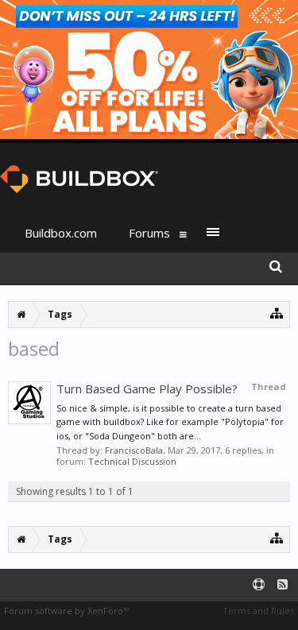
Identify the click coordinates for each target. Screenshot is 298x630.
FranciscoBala (134, 450)
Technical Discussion (132, 461)
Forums (149, 233)
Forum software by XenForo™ (67, 610)
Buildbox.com (61, 233)
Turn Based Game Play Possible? (147, 388)
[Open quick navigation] (277, 312)
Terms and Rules (258, 610)
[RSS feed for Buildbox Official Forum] (282, 585)
